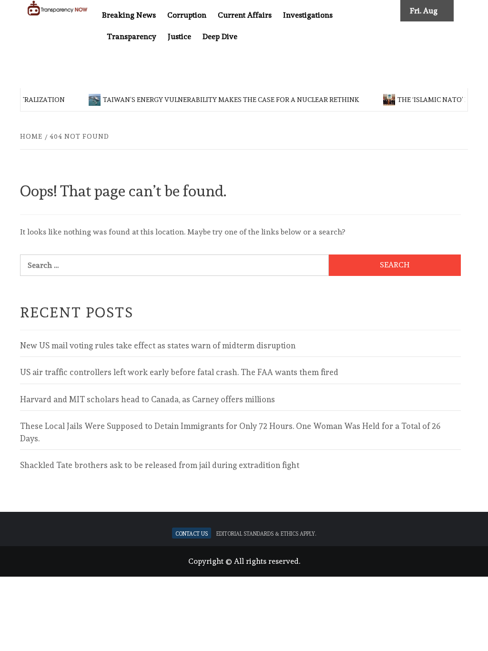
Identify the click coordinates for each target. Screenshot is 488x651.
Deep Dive (220, 36)
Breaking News (129, 15)
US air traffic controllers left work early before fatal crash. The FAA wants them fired (179, 372)
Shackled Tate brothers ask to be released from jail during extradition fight (159, 465)
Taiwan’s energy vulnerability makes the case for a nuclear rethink (226, 99)
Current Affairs (245, 15)
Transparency (131, 36)
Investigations (308, 15)
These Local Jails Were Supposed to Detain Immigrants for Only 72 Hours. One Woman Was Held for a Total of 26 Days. (230, 432)
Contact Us (191, 533)
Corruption (186, 15)
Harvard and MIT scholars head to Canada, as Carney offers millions (147, 399)
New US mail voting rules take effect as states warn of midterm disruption (157, 345)
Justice (179, 36)
